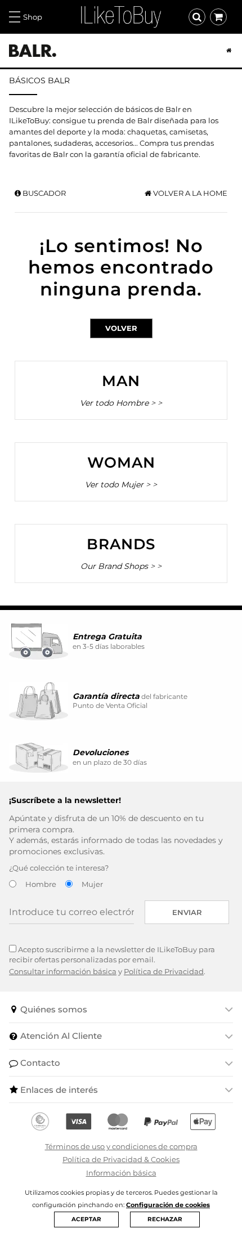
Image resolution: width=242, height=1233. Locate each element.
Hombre (40, 884)
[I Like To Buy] (121, 15)
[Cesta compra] (218, 16)
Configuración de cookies (168, 1205)
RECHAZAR (164, 1219)
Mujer (92, 884)
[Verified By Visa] (78, 1121)
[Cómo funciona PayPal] (161, 1121)
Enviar (187, 912)
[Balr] (32, 50)
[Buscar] (197, 16)
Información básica (121, 1172)
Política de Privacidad (164, 971)
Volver (121, 328)
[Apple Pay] (203, 1121)
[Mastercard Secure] (118, 1121)
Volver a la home (189, 193)
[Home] (224, 50)
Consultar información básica (62, 971)
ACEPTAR (86, 1219)
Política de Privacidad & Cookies (121, 1159)
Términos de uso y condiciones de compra (121, 1146)
